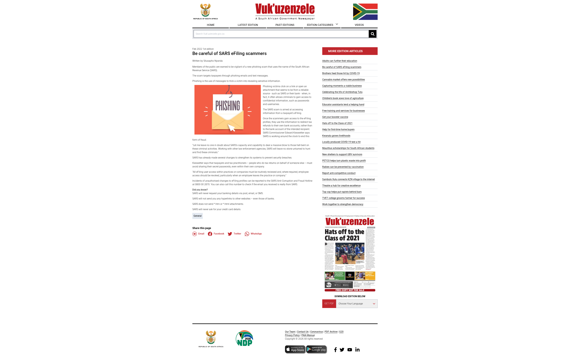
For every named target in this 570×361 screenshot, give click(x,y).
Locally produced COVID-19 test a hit (341, 141)
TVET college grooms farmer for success (343, 198)
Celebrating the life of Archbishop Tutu (342, 92)
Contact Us (302, 331)
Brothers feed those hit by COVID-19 (341, 73)
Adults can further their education (339, 60)
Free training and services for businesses (343, 110)
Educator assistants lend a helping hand (343, 104)
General (198, 215)
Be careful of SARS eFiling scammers (341, 67)
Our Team (290, 331)
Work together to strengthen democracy (342, 204)
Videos (359, 24)
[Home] (285, 12)
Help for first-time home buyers (338, 129)
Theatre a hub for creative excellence (341, 185)
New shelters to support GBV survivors (342, 154)
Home (210, 24)
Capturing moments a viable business (342, 85)
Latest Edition (248, 24)
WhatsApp (256, 233)
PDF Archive (331, 331)
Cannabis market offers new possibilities (343, 79)
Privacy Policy (292, 335)
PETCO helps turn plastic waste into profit (344, 160)
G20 (341, 331)
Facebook (219, 233)
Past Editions (285, 24)
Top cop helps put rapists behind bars (342, 191)
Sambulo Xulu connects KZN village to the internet (348, 179)
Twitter (237, 233)
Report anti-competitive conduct (339, 173)
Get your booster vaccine (335, 117)
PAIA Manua (307, 335)
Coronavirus (316, 331)
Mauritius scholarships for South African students (348, 148)
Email (201, 233)
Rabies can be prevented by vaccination (343, 166)
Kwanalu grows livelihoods (336, 135)
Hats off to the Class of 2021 (337, 123)
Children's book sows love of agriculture (343, 98)
